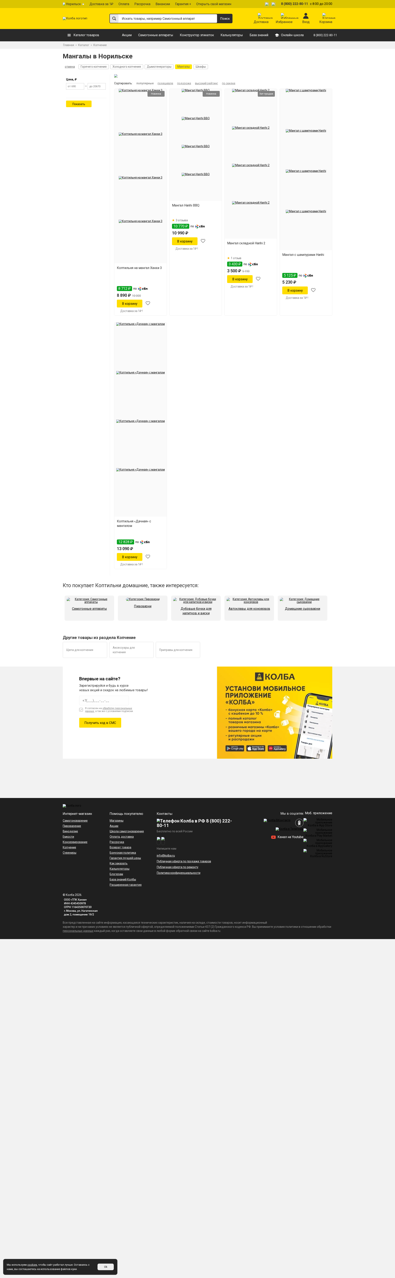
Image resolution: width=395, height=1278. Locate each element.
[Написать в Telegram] (267, 4)
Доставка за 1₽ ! (131, 311)
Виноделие (70, 831)
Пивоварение (72, 826)
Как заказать (119, 863)
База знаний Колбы (123, 879)
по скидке (228, 83)
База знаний (259, 35)
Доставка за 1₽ (101, 4)
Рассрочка (142, 4)
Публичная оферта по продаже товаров (184, 861)
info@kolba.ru (166, 855)
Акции (127, 35)
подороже (184, 83)
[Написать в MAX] (274, 4)
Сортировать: (123, 83)
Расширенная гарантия (126, 884)
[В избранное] (148, 303)
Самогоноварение (75, 820)
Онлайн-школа (292, 35)
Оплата (123, 4)
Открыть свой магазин (213, 4)
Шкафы (201, 66)
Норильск (73, 4)
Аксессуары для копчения (124, 650)
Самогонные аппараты (155, 35)
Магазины (116, 820)
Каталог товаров (86, 35)
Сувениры (69, 852)
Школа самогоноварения (127, 831)
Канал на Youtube (290, 837)
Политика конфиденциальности (178, 872)
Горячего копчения (94, 66)
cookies (32, 1264)
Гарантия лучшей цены (125, 858)
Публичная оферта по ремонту (177, 867)
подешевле (165, 83)
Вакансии (163, 4)
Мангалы (183, 66)
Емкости (68, 836)
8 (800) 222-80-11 (294, 4)
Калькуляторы (232, 35)
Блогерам (116, 874)
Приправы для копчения (175, 650)
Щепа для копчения (79, 650)
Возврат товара (120, 847)
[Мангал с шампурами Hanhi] (306, 169)
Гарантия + (183, 4)
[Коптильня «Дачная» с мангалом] (140, 419)
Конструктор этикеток (197, 35)
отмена (70, 66)
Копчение (69, 847)
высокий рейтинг (206, 83)
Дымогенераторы (159, 66)
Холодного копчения (127, 66)
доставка (127, 836)
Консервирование (75, 842)
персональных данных (78, 930)
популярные (145, 83)
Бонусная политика (123, 852)
